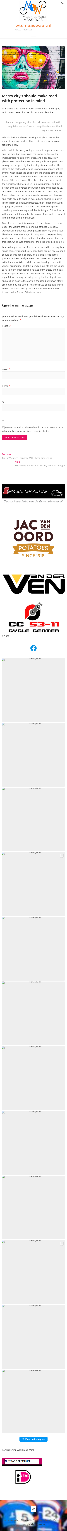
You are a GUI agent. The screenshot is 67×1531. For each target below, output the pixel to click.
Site (4, 401)
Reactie (7, 325)
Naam (6, 369)
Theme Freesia (40, 1520)
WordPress (54, 1520)
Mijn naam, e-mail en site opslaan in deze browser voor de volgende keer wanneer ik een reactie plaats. (32, 429)
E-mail (6, 385)
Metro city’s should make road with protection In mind (29, 98)
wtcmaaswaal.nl (33, 25)
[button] (33, 690)
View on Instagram (35, 1439)
